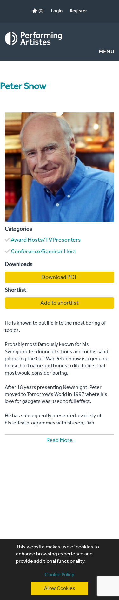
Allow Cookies (59, 588)
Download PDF (59, 277)
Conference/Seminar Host (43, 251)
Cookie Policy (59, 575)
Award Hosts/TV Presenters (46, 240)
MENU (106, 52)
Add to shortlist (59, 303)
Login (57, 11)
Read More (59, 440)
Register (78, 11)
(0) (40, 11)
